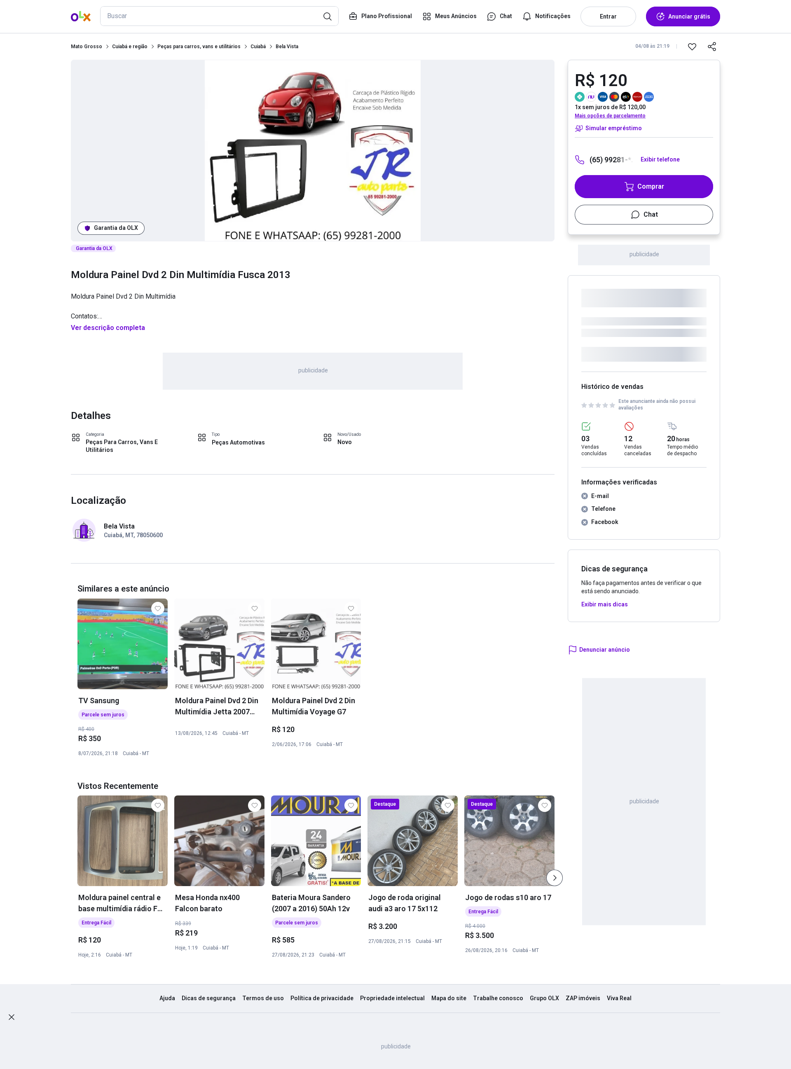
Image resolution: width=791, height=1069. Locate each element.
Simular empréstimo (613, 128)
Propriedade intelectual (392, 998)
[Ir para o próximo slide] (554, 878)
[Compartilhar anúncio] (712, 46)
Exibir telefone (660, 159)
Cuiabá (258, 46)
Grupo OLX (544, 998)
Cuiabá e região (129, 46)
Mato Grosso (86, 46)
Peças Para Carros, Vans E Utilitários (122, 446)
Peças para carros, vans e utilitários (199, 46)
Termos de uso (263, 998)
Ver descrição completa (108, 328)
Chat (651, 214)
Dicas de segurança (209, 998)
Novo (344, 442)
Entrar (608, 16)
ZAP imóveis (583, 998)
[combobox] (219, 16)
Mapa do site (448, 998)
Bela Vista (287, 46)
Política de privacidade (321, 998)
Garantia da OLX (116, 228)
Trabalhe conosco (498, 998)
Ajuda (167, 998)
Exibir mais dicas (604, 604)
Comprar (650, 186)
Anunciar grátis (689, 16)
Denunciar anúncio (604, 649)
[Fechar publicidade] (11, 1017)
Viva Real (619, 998)
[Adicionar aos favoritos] (692, 46)
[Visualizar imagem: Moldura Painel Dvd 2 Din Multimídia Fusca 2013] (313, 150)
